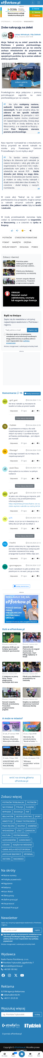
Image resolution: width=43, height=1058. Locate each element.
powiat (5, 242)
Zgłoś (25, 411)
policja (19, 807)
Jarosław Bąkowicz (11, 854)
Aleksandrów (9, 840)
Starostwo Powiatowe (26, 237)
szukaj (37, 1014)
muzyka (21, 826)
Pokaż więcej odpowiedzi (24, 418)
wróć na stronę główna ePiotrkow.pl (21, 779)
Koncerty (6, 747)
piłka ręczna (8, 826)
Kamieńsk (32, 826)
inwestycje (7, 821)
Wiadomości (28, 22)
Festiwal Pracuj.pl (10, 907)
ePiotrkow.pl (6, 22)
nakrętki (16, 242)
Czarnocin (30, 830)
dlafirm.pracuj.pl (10, 899)
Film (25, 747)
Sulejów (30, 807)
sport (38, 816)
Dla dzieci (27, 723)
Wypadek (6, 812)
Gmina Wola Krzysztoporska (16, 849)
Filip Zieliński (35, 34)
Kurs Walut (8, 891)
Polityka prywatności (12, 879)
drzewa (27, 242)
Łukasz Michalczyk (22, 34)
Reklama (7, 887)
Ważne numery (9, 875)
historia (6, 859)
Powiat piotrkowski (25, 821)
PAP (27, 812)
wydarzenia (8, 830)
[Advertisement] (21, 368)
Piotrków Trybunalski (13, 802)
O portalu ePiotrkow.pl (12, 1033)
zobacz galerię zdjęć (21, 83)
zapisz (37, 930)
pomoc (35, 247)
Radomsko (18, 859)
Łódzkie (6, 845)
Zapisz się (32, 330)
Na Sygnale (7, 807)
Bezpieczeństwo (24, 816)
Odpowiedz (14, 411)
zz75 (10, 518)
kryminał (28, 854)
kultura (6, 835)
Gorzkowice (25, 840)
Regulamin (7, 883)
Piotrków (7, 237)
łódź (19, 830)
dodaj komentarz (33, 393)
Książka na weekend (22, 845)
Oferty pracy (8, 895)
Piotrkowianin (21, 835)
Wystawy (6, 723)
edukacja (18, 812)
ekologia (24, 247)
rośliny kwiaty (9, 247)
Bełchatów (7, 816)
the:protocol (8, 903)
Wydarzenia (17, 22)
